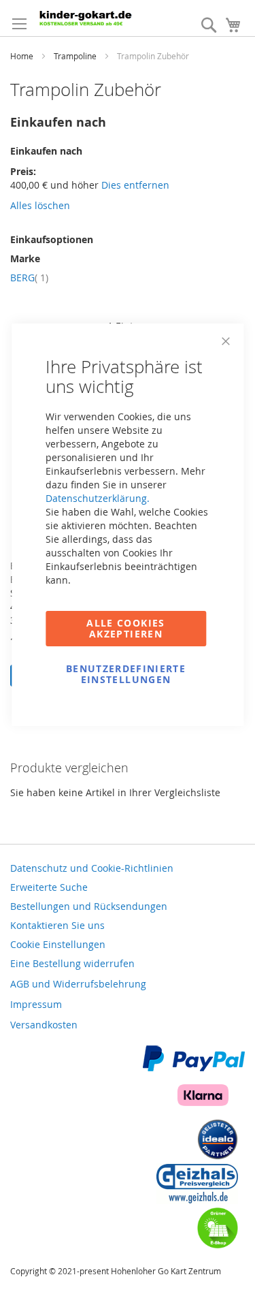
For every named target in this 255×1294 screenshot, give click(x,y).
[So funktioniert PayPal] (194, 1067)
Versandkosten (44, 1024)
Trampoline (76, 55)
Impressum (36, 1004)
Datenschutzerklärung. (98, 498)
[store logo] (96, 17)
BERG (29, 277)
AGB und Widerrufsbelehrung (78, 983)
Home (22, 55)
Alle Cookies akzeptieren (125, 628)
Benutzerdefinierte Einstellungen (126, 674)
